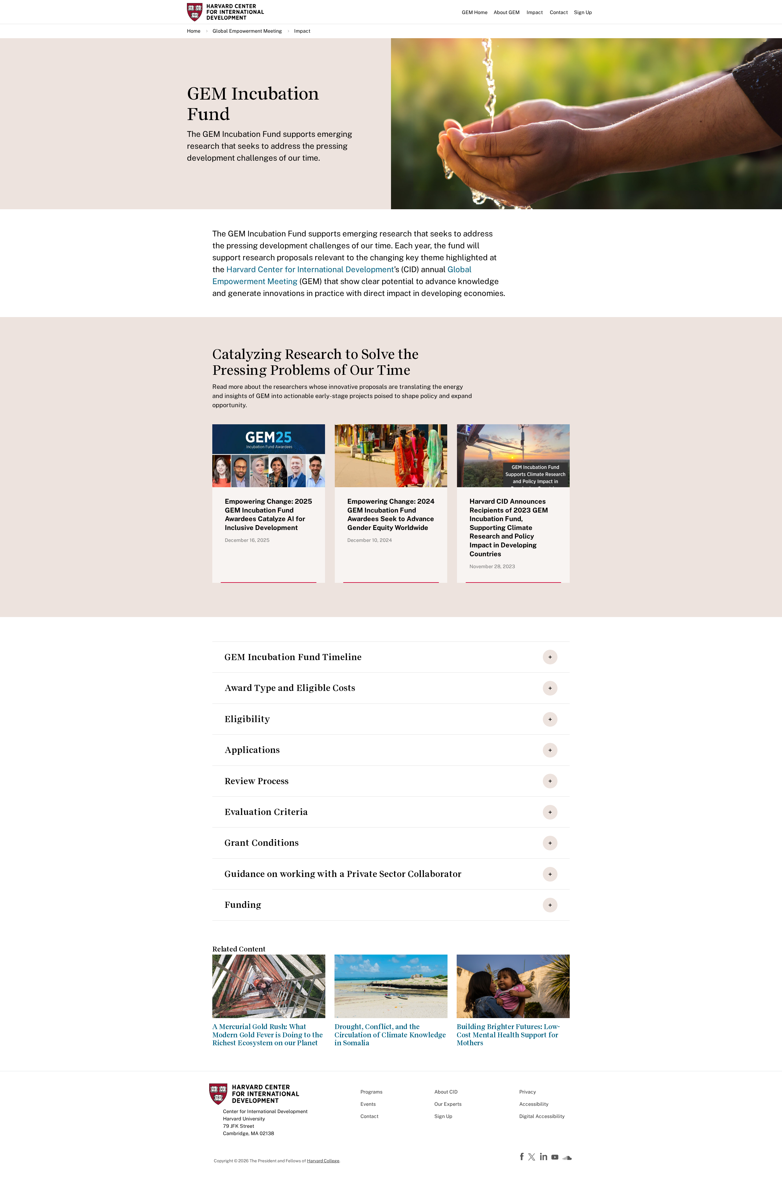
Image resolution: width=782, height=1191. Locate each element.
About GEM (507, 12)
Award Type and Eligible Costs (290, 688)
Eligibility (247, 719)
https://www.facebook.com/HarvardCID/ (522, 1157)
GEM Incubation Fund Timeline (293, 657)
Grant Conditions (262, 843)
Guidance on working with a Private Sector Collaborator (343, 874)
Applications (252, 750)
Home (193, 31)
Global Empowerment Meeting (247, 31)
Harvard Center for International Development (310, 269)
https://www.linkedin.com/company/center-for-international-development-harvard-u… (544, 1157)
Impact (535, 12)
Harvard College (323, 1160)
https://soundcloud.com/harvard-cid (567, 1159)
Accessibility (534, 1104)
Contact (559, 12)
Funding (243, 905)
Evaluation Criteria (266, 812)
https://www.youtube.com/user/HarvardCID (555, 1157)
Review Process (257, 781)
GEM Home (475, 12)
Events (368, 1104)
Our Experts (448, 1104)
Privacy (527, 1092)
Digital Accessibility (542, 1116)
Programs (371, 1092)
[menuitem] (475, 15)
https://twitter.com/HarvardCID (532, 1157)
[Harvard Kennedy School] (234, 12)
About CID (446, 1092)
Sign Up (583, 12)
